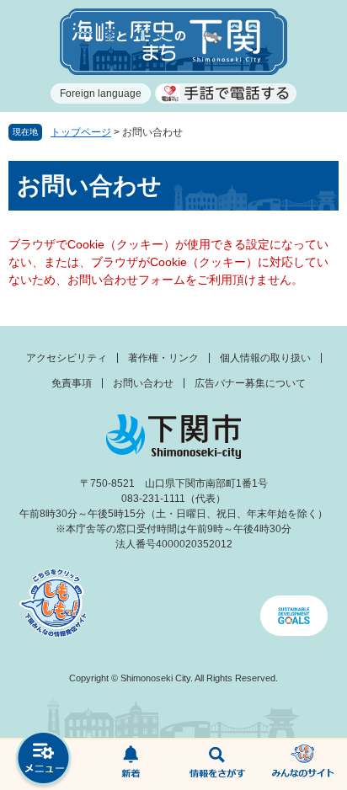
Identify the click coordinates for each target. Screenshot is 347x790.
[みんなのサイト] (303, 764)
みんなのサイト (303, 764)
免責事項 (71, 383)
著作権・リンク (163, 358)
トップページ (81, 132)
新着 (130, 764)
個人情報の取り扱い (265, 358)
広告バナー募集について (250, 383)
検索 (217, 764)
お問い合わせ (143, 383)
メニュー (43, 760)
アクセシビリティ (66, 358)
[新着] (130, 764)
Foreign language (100, 93)
